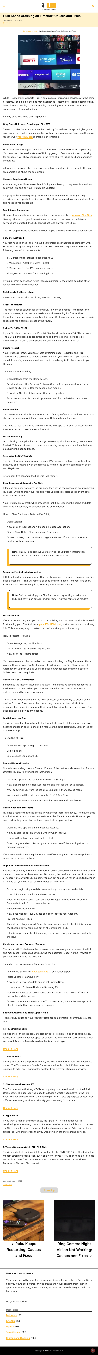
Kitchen (10, 1321)
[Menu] (4, 6)
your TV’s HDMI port (50, 624)
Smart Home (7, 23)
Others (10, 1326)
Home (25, 31)
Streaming (49, 1190)
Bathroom (11, 1315)
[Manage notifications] (93, 1350)
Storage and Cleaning (18, 1338)
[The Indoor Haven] (48, 6)
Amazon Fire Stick (82, 215)
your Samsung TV (41, 971)
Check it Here (10, 1049)
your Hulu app (25, 137)
